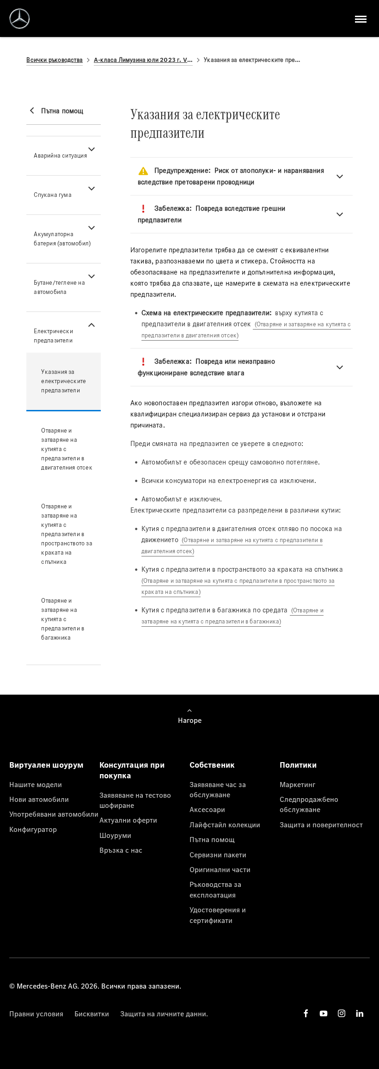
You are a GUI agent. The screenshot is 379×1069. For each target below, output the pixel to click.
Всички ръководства (54, 59)
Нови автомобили (39, 799)
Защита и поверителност (321, 824)
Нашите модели (35, 784)
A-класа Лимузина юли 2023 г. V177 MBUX (143, 59)
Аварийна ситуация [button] (60, 155)
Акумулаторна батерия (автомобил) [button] (62, 239)
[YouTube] (323, 1013)
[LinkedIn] (359, 1013)
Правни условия (36, 1013)
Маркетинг (297, 784)
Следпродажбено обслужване (309, 804)
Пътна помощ (212, 839)
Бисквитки (91, 1013)
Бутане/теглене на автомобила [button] (59, 287)
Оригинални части (220, 869)
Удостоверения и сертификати (218, 914)
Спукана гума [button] (52, 194)
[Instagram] (341, 1013)
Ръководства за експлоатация (215, 889)
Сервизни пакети (218, 854)
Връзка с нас (120, 850)
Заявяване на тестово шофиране (135, 800)
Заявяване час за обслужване (218, 789)
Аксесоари (207, 809)
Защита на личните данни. (164, 1013)
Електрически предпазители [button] (53, 336)
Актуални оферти (128, 820)
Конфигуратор (33, 829)
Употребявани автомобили (53, 814)
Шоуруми (115, 835)
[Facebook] (306, 1013)
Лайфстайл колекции (225, 824)
